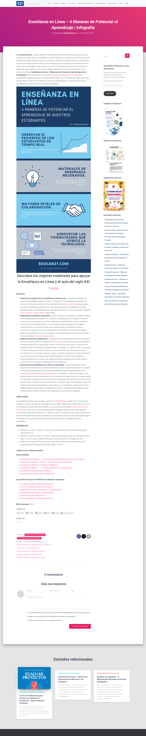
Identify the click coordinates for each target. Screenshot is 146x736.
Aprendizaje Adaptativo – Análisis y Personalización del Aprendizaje (46, 462)
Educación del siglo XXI (32, 548)
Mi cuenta (72, 3)
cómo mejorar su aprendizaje (33, 313)
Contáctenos (112, 3)
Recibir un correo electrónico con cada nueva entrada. (45, 620)
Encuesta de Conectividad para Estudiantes (37, 484)
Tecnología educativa (38, 557)
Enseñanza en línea (36, 554)
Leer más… (65, 696)
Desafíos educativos (23, 545)
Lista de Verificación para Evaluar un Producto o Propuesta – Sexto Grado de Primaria (117, 247)
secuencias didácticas (45, 336)
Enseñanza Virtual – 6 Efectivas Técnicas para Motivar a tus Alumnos (73, 679)
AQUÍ (32, 504)
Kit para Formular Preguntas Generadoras (36, 487)
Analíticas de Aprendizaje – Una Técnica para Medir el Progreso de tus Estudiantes (52, 459)
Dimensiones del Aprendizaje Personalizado (37, 474)
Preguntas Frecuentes (85, 3)
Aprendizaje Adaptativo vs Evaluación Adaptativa (39, 465)
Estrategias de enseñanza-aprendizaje (29, 538)
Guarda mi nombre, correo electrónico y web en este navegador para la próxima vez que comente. (59, 612)
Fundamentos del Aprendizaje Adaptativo (36, 471)
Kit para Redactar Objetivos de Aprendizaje (37, 492)
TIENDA (53, 288)
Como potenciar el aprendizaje (32, 541)
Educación (20, 548)
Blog (121, 3)
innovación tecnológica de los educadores (66, 75)
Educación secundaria (37, 551)
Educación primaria (23, 551)
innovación (58, 342)
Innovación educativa (23, 557)
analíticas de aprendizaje (68, 304)
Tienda (56, 3)
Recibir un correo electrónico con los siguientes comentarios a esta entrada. (51, 616)
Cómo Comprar (100, 3)
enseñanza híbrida (59, 401)
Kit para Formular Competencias (32, 495)
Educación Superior (23, 554)
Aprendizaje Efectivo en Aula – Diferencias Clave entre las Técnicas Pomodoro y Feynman (116, 223)
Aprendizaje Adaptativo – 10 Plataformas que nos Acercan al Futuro (46, 468)
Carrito (63, 3)
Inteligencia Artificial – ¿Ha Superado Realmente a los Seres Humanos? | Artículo (117, 258)
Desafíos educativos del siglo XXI (41, 545)
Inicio (49, 3)
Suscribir (110, 93)
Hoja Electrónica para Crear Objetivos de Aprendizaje (40, 490)
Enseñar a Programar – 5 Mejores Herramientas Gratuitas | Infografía (111, 679)
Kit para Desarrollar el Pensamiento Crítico (36, 498)
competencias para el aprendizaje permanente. (38, 373)
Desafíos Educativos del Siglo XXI (35, 534)
